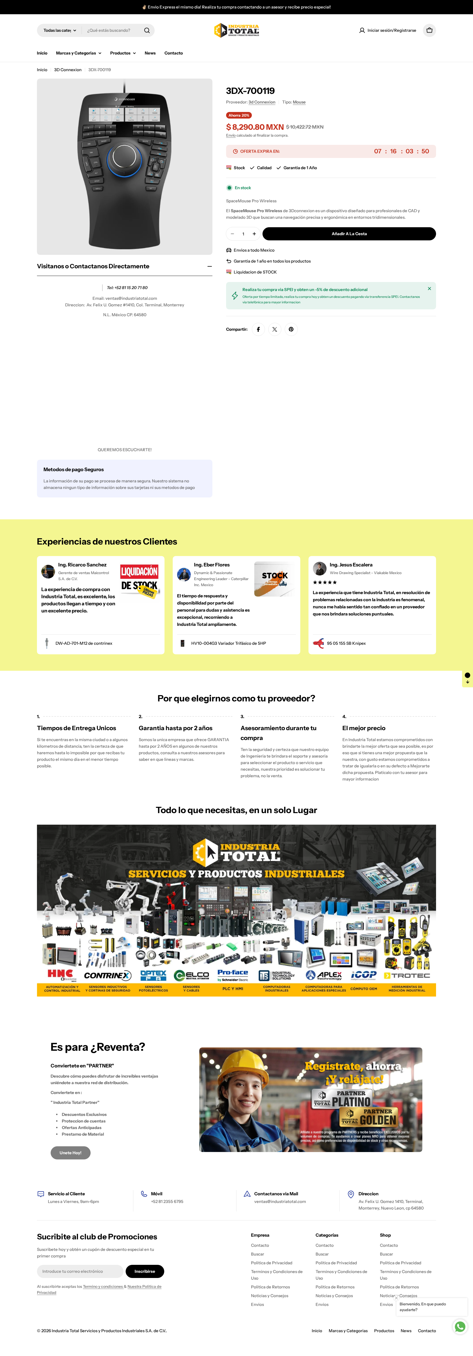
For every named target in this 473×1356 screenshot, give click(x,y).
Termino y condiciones (103, 1286)
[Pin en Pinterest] (291, 329)
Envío (231, 135)
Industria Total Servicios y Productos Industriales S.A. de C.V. (109, 1330)
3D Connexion (68, 69)
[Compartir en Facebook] (258, 329)
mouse (299, 102)
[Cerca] (429, 288)
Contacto (427, 1330)
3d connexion (262, 102)
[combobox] (96, 30)
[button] (467, 678)
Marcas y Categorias (348, 1330)
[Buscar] (147, 30)
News (406, 1330)
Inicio (42, 69)
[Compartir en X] (274, 329)
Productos (384, 1330)
